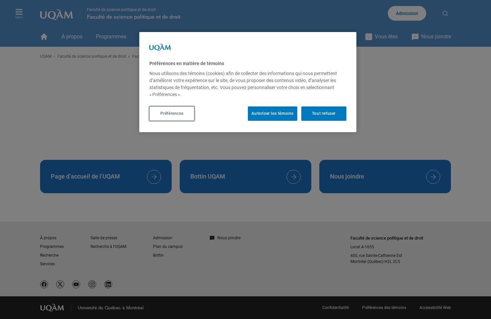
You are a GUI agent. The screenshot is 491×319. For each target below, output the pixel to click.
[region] (247, 82)
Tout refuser (324, 113)
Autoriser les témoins (273, 113)
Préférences (172, 113)
